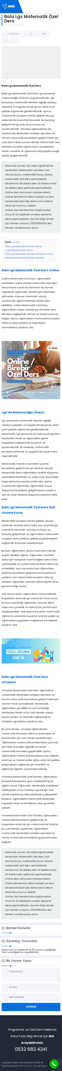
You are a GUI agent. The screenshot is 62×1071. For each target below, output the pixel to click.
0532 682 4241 (31, 1049)
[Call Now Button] (54, 1064)
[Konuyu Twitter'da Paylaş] (10, 40)
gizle (16, 242)
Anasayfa (8, 25)
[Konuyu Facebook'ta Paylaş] (6, 40)
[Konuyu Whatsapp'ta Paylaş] (15, 40)
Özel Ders (19, 25)
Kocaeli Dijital (40, 1066)
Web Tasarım (25, 1066)
